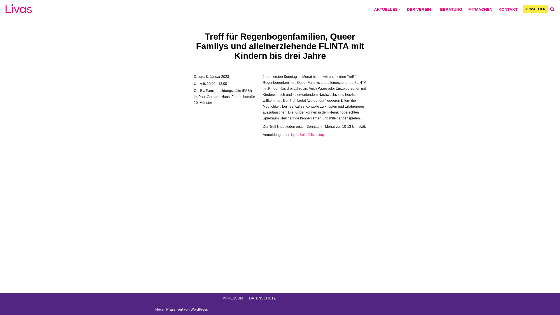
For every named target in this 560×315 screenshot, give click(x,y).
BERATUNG (451, 9)
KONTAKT (508, 9)
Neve (159, 309)
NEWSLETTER (535, 9)
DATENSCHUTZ (262, 298)
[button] (400, 9)
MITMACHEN (480, 9)
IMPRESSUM (232, 298)
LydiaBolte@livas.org (307, 134)
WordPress (199, 309)
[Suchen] (552, 9)
